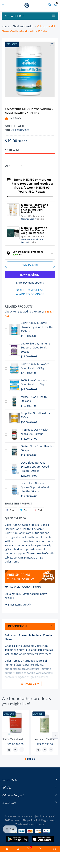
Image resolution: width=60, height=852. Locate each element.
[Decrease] (16, 166)
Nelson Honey (28, 239)
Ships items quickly (19, 604)
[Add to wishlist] (15, 749)
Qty (7, 166)
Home (5, 26)
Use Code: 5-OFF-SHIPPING (25, 587)
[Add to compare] (21, 749)
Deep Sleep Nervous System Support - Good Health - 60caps (35, 467)
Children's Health (23, 26)
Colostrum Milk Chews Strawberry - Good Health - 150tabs (37, 327)
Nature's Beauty (29, 218)
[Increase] (28, 166)
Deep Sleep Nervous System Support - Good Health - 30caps (35, 487)
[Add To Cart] (9, 750)
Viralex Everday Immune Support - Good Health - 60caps (35, 347)
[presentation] (5, 735)
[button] (25, 759)
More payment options (30, 282)
